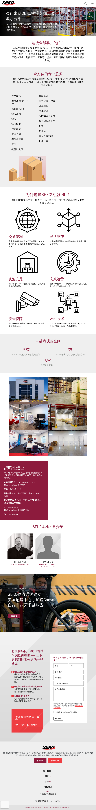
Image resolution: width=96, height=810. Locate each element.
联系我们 (40, 761)
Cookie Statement (65, 807)
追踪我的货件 (43, 801)
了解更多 (14, 616)
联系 (47, 781)
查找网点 (48, 787)
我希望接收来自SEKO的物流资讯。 (67, 712)
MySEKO (57, 801)
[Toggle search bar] (85, 3)
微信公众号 (55, 761)
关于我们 (47, 771)
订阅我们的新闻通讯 (48, 794)
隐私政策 (46, 807)
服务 (47, 776)
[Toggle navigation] (92, 3)
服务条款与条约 (54, 807)
